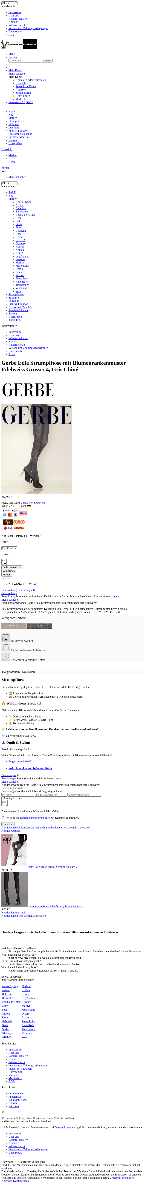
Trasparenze (22, 284)
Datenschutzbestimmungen (35, 817)
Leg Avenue (22, 256)
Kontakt (13, 21)
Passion (20, 275)
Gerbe (19, 236)
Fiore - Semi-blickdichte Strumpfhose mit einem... (56, 906)
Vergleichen (9, 571)
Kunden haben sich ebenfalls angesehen (67, 827)
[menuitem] (76, 12)
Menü (11, 53)
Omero (19, 272)
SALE (12, 192)
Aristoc (20, 205)
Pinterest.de (14, 1096)
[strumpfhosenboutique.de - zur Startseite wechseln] (19, 47)
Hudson (20, 246)
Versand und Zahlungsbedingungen (28, 28)
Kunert (19, 252)
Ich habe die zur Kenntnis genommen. (42, 817)
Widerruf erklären (18, 18)
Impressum (14, 12)
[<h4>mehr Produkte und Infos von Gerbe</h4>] (27, 402)
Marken (12, 198)
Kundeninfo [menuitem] (24, 20)
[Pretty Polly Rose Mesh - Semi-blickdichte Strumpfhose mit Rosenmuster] (14, 866)
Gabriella (21, 230)
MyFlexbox (15, 1078)
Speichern (8, 824)
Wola (18, 291)
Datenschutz (15, 31)
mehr (116, 596)
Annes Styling (23, 201)
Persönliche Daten (26, 86)
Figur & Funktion (18, 303)
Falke (19, 221)
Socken (12, 313)
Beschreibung (9, 590)
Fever (19, 224)
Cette (18, 217)
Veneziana (21, 287)
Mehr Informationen (123, 1177)
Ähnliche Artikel (10, 827)
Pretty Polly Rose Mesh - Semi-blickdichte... (52, 866)
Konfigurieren (21, 1180)
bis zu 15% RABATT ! (21, 319)
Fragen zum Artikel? (19, 761)
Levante (20, 259)
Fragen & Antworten (20, 1068)
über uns (13, 1075)
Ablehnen (7, 1180)
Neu (10, 195)
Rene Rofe (22, 281)
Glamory (20, 243)
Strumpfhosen (16, 294)
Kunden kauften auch (33, 827)
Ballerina (21, 208)
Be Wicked (22, 211)
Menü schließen (17, 73)
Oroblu (20, 268)
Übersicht (21, 83)
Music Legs (22, 265)
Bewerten (6, 578)
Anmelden (22, 79)
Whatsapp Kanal (17, 1099)
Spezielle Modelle (18, 310)
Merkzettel (21, 99)
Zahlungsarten (23, 92)
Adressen (21, 89)
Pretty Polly (22, 278)
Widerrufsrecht (16, 25)
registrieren (40, 79)
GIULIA (20, 240)
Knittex (20, 249)
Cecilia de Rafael (25, 214)
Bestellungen (23, 95)
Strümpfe (13, 297)
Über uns (13, 15)
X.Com (12, 1103)
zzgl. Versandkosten (34, 502)
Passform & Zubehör (20, 307)
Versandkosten (63, 1127)
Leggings (13, 300)
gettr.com (13, 1106)
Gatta (19, 233)
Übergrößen (15, 316)
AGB (11, 34)
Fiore (18, 227)
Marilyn (20, 262)
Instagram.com (16, 1093)
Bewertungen (26, 590)
